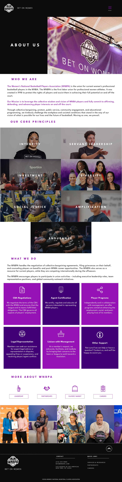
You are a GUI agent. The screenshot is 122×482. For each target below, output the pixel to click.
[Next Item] (117, 424)
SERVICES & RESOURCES (97, 462)
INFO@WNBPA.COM (62, 463)
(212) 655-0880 (61, 462)
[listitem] (30, 143)
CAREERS (91, 468)
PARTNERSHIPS (92, 465)
